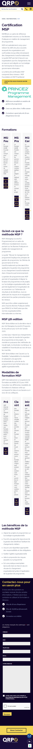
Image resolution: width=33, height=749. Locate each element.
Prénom (5, 632)
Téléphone (6, 648)
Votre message (8, 663)
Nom (4, 640)
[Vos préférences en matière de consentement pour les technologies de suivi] (30, 746)
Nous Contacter (16, 730)
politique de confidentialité (14, 697)
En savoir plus (5, 451)
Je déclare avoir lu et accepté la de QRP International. (16, 697)
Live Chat (29, 736)
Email (5, 655)
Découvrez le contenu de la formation (6, 183)
